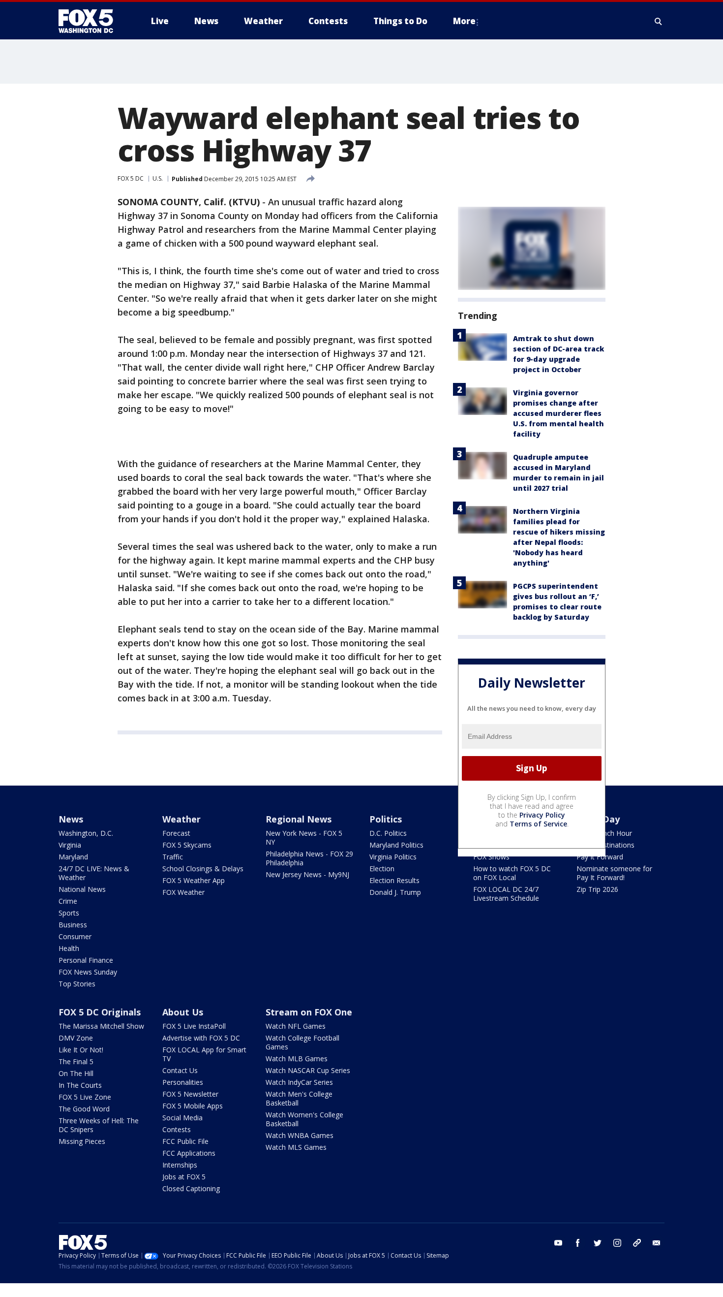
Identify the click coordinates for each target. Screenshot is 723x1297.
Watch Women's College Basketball (304, 1119)
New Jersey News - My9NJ (307, 874)
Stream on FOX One (309, 1012)
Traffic (172, 856)
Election (381, 868)
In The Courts (80, 1085)
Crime (68, 901)
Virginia (70, 845)
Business (73, 924)
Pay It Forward (599, 856)
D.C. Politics (388, 833)
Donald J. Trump (395, 892)
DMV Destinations (605, 845)
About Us (182, 1012)
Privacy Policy (542, 815)
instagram (617, 1243)
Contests (176, 1129)
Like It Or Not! (81, 1049)
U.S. (157, 178)
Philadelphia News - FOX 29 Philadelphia (309, 858)
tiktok (637, 1243)
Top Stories (77, 983)
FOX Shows (491, 856)
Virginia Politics (393, 856)
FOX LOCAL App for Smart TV (204, 1054)
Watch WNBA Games (299, 1135)
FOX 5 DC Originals (100, 1012)
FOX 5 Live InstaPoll (194, 1026)
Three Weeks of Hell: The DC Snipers (99, 1125)
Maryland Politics (396, 845)
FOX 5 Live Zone (85, 1097)
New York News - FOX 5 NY (304, 837)
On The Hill (76, 1073)
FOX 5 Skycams (186, 845)
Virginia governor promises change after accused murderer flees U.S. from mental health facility (558, 413)
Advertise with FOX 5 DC (201, 1038)
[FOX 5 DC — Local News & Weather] (91, 21)
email (656, 1243)
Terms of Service (538, 823)
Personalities (182, 1082)
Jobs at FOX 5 (184, 1176)
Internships (179, 1165)
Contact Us (180, 1070)
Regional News (298, 819)
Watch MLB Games (297, 1058)
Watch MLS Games (296, 1147)
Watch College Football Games (302, 1042)
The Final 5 (76, 1061)
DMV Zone (76, 1038)
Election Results (394, 880)
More (464, 21)
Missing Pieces (82, 1141)
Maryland (73, 856)
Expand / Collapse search (658, 21)
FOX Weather (183, 892)
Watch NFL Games (296, 1026)
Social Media (182, 1117)
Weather (181, 819)
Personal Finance (86, 960)
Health (69, 948)
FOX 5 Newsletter (190, 1094)
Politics (385, 819)
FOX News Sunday (88, 972)
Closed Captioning (191, 1188)
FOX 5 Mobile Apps (192, 1105)
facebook (578, 1243)
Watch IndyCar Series (299, 1082)
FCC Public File (185, 1141)
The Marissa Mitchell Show (101, 1026)
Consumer (75, 936)
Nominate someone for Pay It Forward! (614, 873)
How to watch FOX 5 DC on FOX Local (512, 873)
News (71, 819)
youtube (558, 1243)
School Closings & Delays (202, 868)
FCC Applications (188, 1153)
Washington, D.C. (86, 833)
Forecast (176, 833)
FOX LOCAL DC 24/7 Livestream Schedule (506, 894)
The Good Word (84, 1108)
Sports (69, 912)
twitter (597, 1243)
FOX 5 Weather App (193, 880)
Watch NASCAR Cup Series (308, 1070)
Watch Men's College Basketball (299, 1098)
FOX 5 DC (131, 178)
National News (82, 889)
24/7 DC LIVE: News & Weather (94, 873)
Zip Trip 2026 (597, 889)
